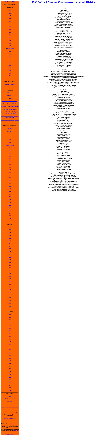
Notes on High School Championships (10, 120)
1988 (10, 40)
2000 (10, 289)
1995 (10, 188)
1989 (10, 43)
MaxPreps (9, 401)
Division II (9, 95)
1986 (10, 35)
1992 (10, 51)
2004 (10, 70)
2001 (10, 62)
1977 (10, 10)
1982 (10, 153)
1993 (10, 54)
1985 (10, 32)
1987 (10, 167)
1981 (10, 21)
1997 (10, 194)
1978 (10, 13)
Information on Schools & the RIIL (9, 407)
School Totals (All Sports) (10, 109)
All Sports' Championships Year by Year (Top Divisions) (9, 116)
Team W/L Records (9, 84)
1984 (10, 29)
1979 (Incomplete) (9, 145)
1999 (10, 199)
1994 (10, 56)
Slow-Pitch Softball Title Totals (9, 101)
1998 (10, 196)
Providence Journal (10, 398)
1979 (10, 232)
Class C (10, 98)
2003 (10, 67)
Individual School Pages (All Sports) (9, 106)
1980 (10, 18)
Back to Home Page (10, 434)
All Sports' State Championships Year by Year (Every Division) (10, 112)
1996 (10, 191)
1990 (10, 45)
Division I (9, 92)
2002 (10, 65)
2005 (10, 73)
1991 (10, 177)
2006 (10, 75)
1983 (10, 26)
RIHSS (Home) (10, 1)
